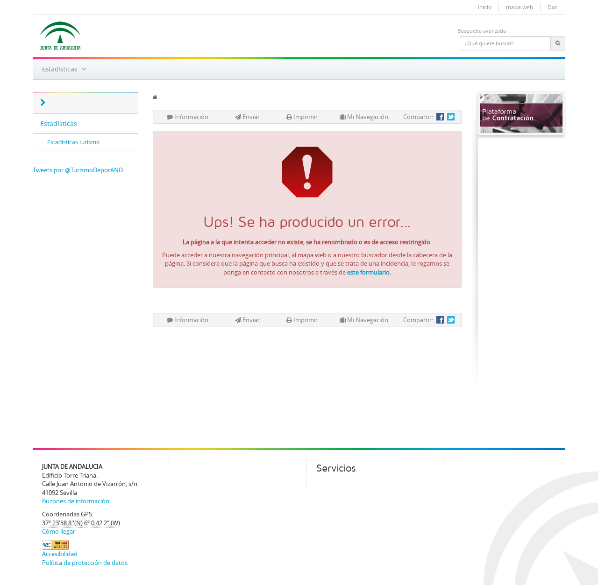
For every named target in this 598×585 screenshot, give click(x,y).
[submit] (558, 43)
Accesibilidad (60, 554)
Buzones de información (75, 501)
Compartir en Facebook (440, 116)
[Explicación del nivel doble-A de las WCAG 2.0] (55, 544)
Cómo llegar (58, 531)
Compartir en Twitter (451, 116)
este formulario (368, 272)
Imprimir (305, 117)
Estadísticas (62, 69)
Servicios (336, 468)
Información (190, 117)
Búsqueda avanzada (481, 30)
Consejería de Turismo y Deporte (191, 46)
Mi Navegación (367, 117)
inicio (484, 7)
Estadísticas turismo (73, 142)
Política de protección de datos (85, 562)
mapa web (519, 7)
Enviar (250, 117)
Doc (553, 7)
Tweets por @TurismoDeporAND (78, 170)
